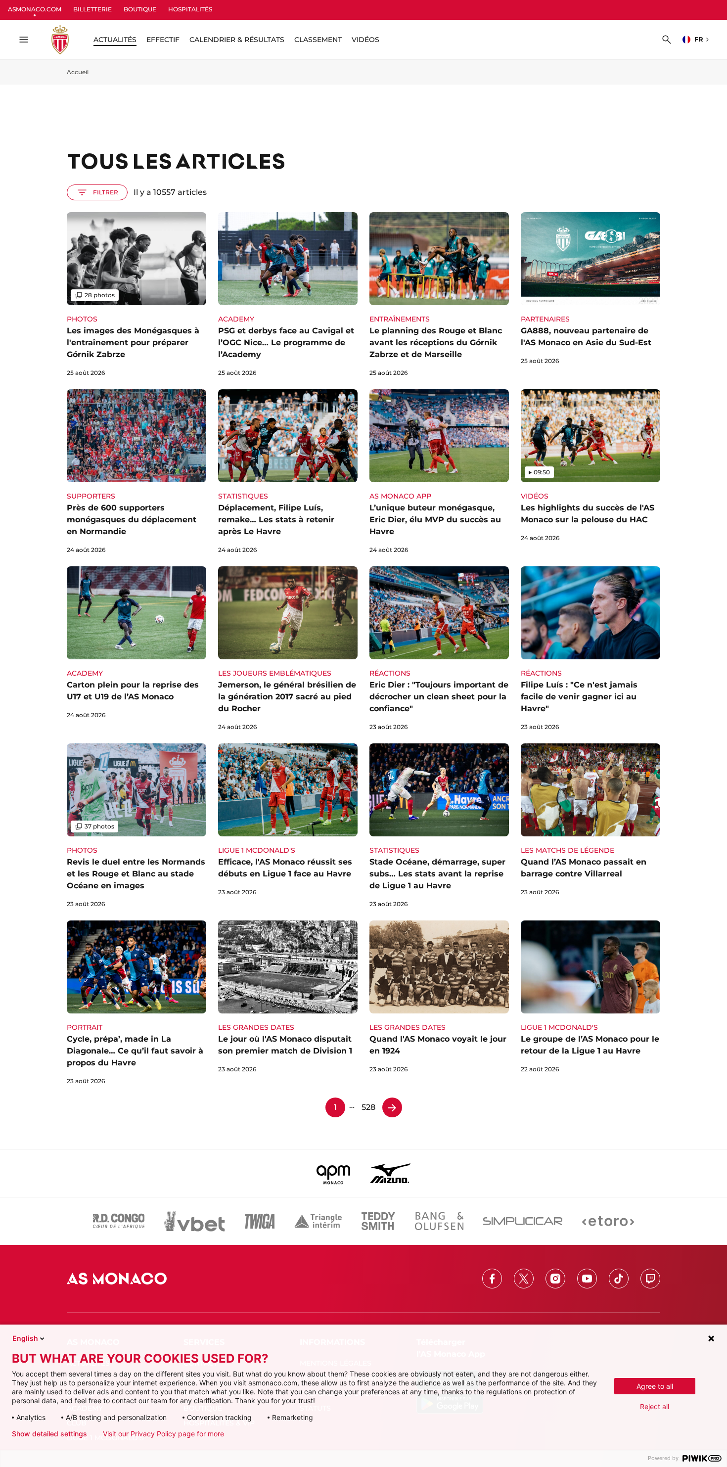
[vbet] (194, 1221)
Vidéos (365, 39)
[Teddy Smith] (378, 1221)
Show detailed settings (49, 1434)
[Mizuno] (390, 1173)
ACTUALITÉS (114, 39)
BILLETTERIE (92, 9)
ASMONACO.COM (34, 9)
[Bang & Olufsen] (439, 1221)
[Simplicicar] (522, 1221)
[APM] (334, 1173)
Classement (318, 39)
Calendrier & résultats (236, 39)
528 (368, 1107)
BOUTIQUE (140, 9)
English (25, 1338)
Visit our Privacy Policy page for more (163, 1434)
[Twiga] (259, 1221)
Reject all (654, 1406)
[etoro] (608, 1221)
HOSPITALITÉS (190, 9)
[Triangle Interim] (318, 1221)
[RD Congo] (119, 1221)
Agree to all (654, 1386)
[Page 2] (392, 1107)
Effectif (163, 39)
